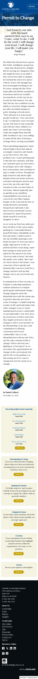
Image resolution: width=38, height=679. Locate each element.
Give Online (6, 624)
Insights (5, 617)
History (5, 614)
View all (19, 448)
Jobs (4, 629)
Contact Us (6, 637)
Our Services (7, 627)
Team (4, 611)
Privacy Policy (7, 635)
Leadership (6, 609)
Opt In (4, 640)
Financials (6, 632)
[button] (31, 6)
